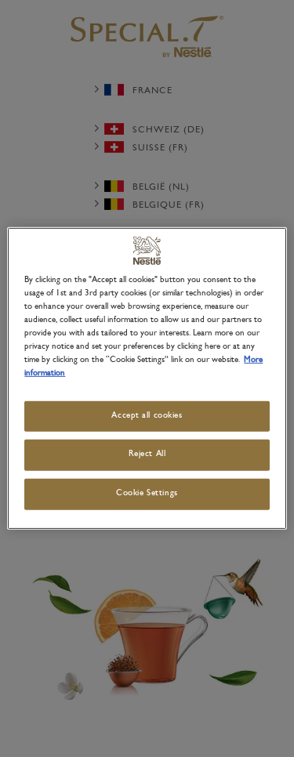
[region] (146, 378)
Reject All (147, 454)
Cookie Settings (147, 493)
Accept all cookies (146, 415)
